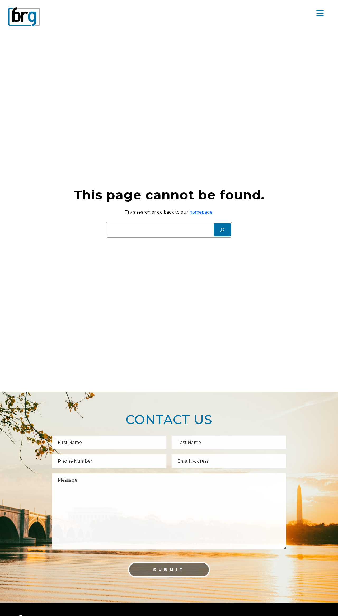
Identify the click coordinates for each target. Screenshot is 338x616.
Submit (169, 569)
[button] (320, 13)
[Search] (222, 229)
